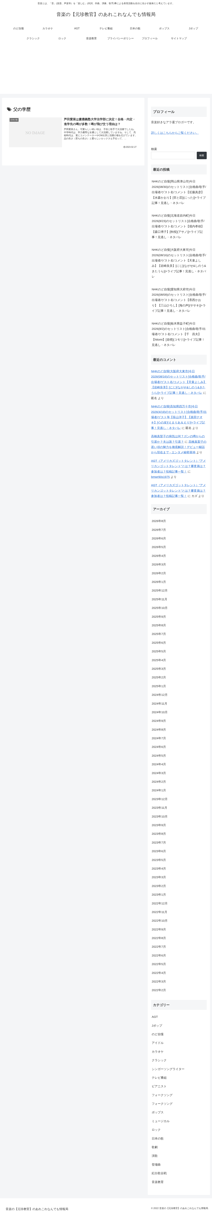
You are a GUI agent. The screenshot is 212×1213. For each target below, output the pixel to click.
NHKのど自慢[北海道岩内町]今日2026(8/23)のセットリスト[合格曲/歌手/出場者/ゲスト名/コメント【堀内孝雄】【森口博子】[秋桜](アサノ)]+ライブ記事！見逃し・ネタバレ (178, 226)
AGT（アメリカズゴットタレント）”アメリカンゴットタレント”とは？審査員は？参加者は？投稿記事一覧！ (178, 466)
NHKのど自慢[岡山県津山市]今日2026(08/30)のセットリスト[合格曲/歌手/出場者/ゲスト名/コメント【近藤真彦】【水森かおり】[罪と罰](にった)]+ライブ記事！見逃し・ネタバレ (179, 192)
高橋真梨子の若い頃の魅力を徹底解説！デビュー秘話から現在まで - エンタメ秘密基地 (178, 447)
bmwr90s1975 (160, 477)
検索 (154, 149)
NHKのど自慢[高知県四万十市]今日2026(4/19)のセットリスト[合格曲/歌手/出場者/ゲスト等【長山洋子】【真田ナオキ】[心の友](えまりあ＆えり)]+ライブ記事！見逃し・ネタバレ (179, 417)
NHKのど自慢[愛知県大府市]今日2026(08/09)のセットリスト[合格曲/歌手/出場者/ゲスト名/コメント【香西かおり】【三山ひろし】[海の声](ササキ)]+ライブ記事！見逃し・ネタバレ (179, 300)
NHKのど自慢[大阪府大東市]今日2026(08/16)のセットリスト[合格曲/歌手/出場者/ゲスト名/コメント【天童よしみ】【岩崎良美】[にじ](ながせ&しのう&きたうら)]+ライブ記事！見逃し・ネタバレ (179, 263)
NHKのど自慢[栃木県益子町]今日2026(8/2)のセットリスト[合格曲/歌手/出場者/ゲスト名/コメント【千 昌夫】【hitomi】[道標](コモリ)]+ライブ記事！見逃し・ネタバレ (179, 334)
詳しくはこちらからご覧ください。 (175, 132)
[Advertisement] (106, 70)
